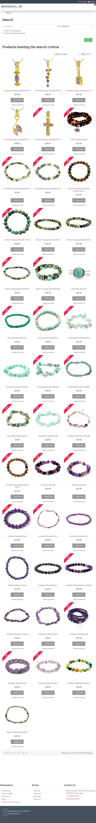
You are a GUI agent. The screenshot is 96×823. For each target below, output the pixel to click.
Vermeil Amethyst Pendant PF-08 (48, 91)
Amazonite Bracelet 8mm (48, 338)
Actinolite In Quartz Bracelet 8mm (48, 189)
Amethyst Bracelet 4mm (79, 536)
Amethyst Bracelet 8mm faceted (78, 585)
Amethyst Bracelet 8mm (48, 585)
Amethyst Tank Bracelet (17, 683)
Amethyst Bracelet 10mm (17, 536)
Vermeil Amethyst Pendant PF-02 (17, 91)
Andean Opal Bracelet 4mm (17, 732)
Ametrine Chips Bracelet (48, 683)
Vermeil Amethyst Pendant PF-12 (17, 140)
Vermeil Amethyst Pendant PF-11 (78, 91)
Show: (84, 54)
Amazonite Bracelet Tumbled (79, 387)
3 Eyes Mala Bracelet (79, 140)
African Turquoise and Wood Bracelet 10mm (79, 190)
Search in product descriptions (15, 33)
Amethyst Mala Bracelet (79, 634)
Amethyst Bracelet (48, 485)
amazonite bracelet (78, 289)
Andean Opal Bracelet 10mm (79, 683)
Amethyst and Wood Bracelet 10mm (17, 486)
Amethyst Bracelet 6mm (17, 585)
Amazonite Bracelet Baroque (79, 338)
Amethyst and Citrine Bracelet (78, 436)
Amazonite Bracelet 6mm (17, 338)
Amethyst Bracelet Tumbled (17, 634)
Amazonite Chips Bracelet (17, 436)
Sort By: (57, 54)
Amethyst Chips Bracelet (47, 634)
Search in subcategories (13, 31)
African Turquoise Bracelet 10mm (17, 240)
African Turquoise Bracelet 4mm (17, 289)
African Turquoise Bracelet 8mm (78, 240)
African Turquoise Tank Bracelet (48, 289)
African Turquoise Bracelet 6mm (48, 240)
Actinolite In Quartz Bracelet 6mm (17, 189)
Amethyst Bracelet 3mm (48, 536)
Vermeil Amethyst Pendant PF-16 (48, 140)
